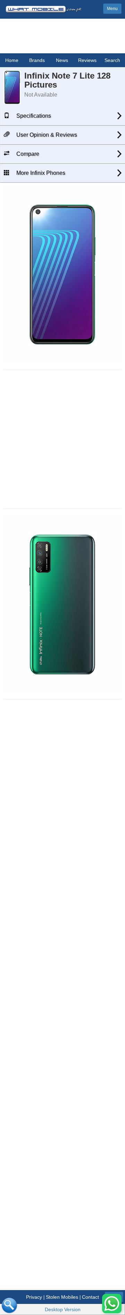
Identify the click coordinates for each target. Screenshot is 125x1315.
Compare (27, 154)
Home (11, 60)
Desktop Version (63, 1309)
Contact (90, 1297)
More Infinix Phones (40, 173)
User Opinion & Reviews (46, 135)
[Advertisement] (62, 439)
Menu (112, 8)
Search (112, 60)
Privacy (34, 1297)
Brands (37, 60)
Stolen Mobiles (62, 1297)
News (62, 60)
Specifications (33, 116)
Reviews (87, 60)
